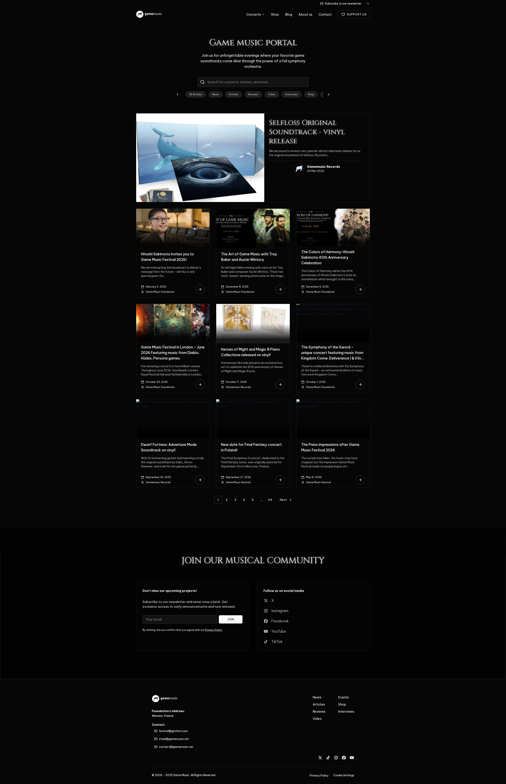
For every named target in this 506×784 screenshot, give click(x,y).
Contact (325, 14)
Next (283, 500)
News (215, 94)
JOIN (230, 619)
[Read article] (200, 289)
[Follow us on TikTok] (328, 757)
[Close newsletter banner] (368, 4)
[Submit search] (202, 82)
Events (343, 697)
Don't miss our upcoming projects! (170, 591)
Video (271, 94)
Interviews (291, 94)
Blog (288, 14)
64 (270, 500)
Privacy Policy (213, 629)
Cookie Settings (343, 775)
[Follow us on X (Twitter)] (320, 757)
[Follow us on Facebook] (344, 757)
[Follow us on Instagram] (336, 757)
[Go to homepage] (149, 14)
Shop (275, 14)
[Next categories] (328, 94)
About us (305, 14)
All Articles (195, 94)
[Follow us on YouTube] (351, 757)
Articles (233, 94)
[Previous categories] (177, 94)
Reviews (253, 94)
